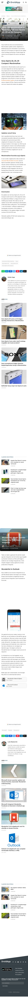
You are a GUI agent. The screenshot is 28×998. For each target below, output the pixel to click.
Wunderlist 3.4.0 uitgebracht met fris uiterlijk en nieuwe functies (12, 827)
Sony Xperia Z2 (5, 263)
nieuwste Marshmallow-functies (9, 160)
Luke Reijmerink (10, 546)
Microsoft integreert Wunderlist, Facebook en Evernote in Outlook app (13, 805)
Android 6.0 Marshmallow (8, 261)
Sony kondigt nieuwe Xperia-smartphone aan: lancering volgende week (18, 480)
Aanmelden (5, 986)
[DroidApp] (13, 2)
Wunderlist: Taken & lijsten (15, 678)
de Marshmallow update (7, 80)
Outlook (10, 730)
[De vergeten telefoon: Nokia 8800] (5, 889)
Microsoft (4, 730)
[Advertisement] (14, 99)
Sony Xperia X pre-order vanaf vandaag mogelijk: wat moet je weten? (13, 342)
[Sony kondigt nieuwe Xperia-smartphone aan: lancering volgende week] (5, 480)
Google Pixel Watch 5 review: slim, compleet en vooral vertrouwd (18, 462)
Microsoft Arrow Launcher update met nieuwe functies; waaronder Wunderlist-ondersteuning (13, 781)
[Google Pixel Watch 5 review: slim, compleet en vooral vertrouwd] (5, 462)
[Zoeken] (26, 2)
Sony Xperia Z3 (14, 263)
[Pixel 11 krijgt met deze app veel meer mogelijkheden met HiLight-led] (5, 490)
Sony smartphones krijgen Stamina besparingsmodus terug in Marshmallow (13, 364)
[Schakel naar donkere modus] (23, 2)
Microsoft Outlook (13, 685)
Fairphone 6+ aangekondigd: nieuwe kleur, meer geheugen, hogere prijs (18, 471)
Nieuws (8, 16)
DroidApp (3, 16)
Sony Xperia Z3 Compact (7, 265)
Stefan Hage (9, 35)
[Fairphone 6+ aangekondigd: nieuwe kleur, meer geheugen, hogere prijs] (5, 471)
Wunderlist (16, 730)
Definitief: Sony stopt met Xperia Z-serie (13, 386)
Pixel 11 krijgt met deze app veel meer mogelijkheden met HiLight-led (18, 490)
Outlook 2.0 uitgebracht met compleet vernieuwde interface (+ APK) (13, 849)
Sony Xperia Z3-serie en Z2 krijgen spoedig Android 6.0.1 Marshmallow (12, 319)
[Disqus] (14, 411)
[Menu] (2, 2)
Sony (17, 261)
